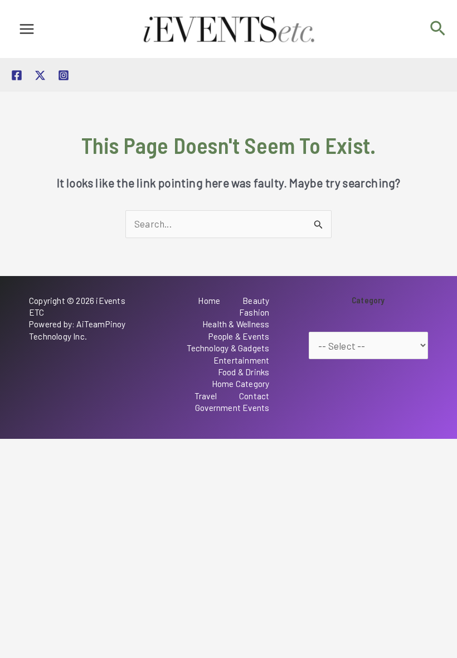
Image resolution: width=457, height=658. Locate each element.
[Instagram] (63, 75)
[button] (438, 29)
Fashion (254, 312)
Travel (206, 396)
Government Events (232, 408)
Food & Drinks (244, 372)
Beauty (255, 301)
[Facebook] (16, 75)
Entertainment (241, 360)
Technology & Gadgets (228, 348)
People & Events (239, 336)
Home (209, 301)
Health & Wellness (235, 324)
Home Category (241, 384)
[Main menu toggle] (26, 29)
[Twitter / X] (40, 75)
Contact (254, 396)
